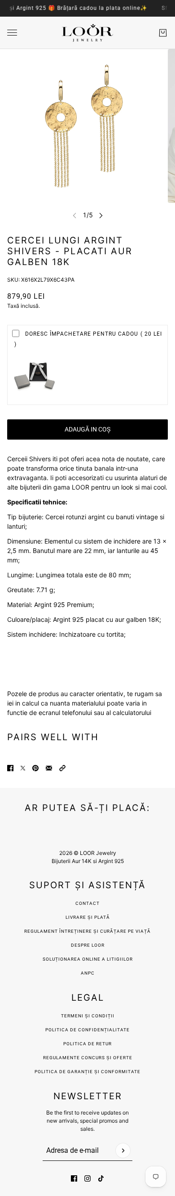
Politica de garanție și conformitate (87, 1071)
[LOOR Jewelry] (87, 33)
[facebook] (74, 1178)
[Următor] (101, 215)
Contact (87, 903)
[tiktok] (101, 1178)
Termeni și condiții (87, 1015)
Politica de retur (87, 1043)
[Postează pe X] (23, 768)
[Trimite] (123, 1150)
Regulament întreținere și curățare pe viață (87, 931)
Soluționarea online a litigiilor (88, 959)
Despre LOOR (88, 945)
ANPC (88, 973)
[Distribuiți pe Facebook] (10, 768)
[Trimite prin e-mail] (49, 768)
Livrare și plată (88, 917)
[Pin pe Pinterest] (35, 768)
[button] (62, 768)
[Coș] (163, 33)
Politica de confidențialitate (87, 1029)
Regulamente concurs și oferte (87, 1057)
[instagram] (87, 1178)
